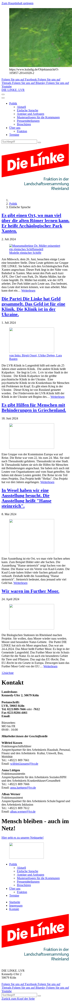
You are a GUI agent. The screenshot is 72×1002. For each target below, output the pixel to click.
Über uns (14, 127)
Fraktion (22, 131)
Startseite (14, 902)
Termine (14, 134)
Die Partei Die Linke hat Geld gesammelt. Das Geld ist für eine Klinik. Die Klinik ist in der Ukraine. (33, 306)
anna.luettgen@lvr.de (23, 787)
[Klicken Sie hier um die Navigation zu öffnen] (3, 97)
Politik (13, 103)
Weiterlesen (28, 290)
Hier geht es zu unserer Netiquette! (23, 837)
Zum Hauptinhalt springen (17, 3)
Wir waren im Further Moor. (30, 591)
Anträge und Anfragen (30, 113)
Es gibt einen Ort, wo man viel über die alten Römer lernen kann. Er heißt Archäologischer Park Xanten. (36, 223)
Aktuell (21, 107)
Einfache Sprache (27, 110)
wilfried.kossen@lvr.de (24, 763)
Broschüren (24, 124)
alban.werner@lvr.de (23, 811)
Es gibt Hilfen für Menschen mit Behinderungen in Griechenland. (34, 407)
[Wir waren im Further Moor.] (36, 617)
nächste (9, 673)
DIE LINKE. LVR (13, 90)
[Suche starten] (39, 142)
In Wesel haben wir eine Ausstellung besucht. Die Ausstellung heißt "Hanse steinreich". (26, 498)
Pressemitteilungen (28, 120)
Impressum (15, 905)
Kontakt (14, 909)
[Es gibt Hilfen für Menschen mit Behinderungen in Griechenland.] (36, 436)
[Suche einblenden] (3, 94)
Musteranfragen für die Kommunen (38, 117)
